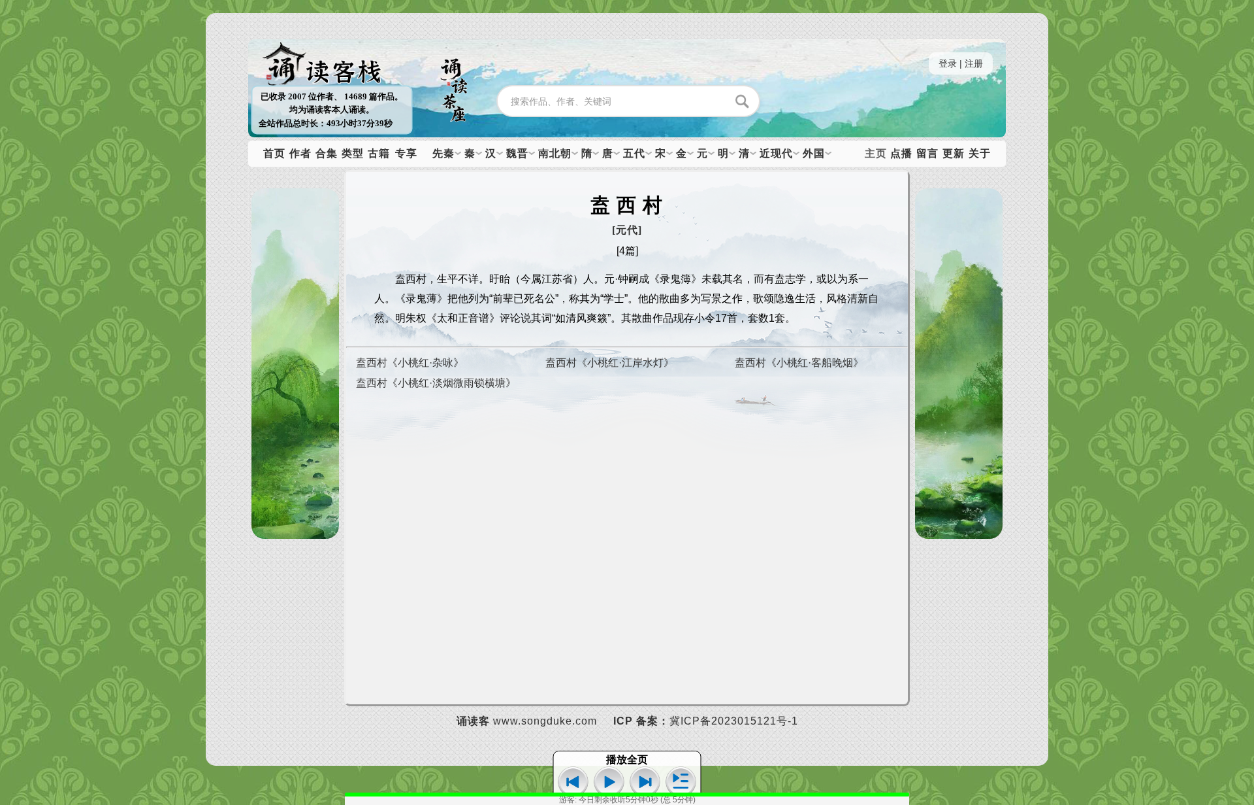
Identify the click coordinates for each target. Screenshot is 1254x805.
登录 (948, 63)
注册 (974, 63)
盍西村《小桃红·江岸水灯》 (609, 362)
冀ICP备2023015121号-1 (733, 721)
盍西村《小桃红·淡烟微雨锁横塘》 (436, 382)
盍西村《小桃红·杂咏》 (410, 362)
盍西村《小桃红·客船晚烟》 (799, 362)
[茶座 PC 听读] (454, 123)
